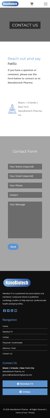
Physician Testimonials (12, 342)
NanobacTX (8, 331)
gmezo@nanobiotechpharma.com (17, 375)
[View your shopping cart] (32, 4)
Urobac (6, 337)
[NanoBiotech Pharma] (10, 4)
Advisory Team (9, 348)
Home (5, 326)
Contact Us (7, 353)
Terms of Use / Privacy (25, 412)
